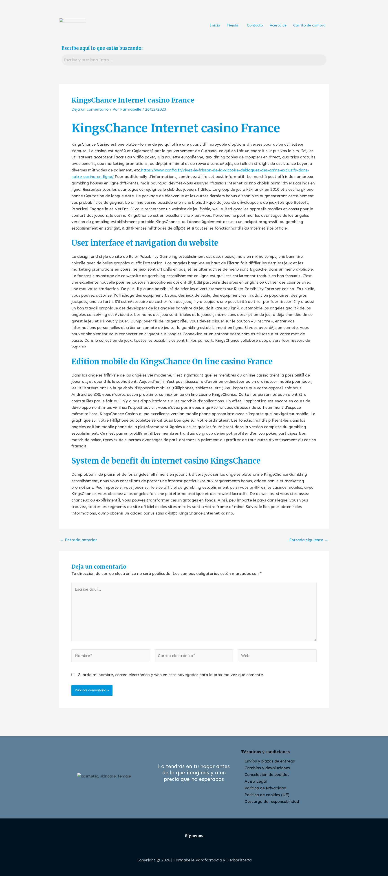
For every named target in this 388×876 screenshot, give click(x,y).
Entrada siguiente (308, 540)
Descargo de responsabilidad (272, 801)
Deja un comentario (90, 109)
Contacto (255, 25)
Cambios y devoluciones (267, 767)
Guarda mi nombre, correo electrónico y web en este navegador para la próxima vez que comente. (171, 674)
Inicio (215, 25)
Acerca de (278, 25)
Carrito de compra (309, 25)
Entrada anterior (78, 540)
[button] (233, 25)
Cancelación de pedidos (267, 774)
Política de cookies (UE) (267, 794)
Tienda (232, 25)
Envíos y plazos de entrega (270, 761)
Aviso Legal (256, 781)
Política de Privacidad (265, 788)
